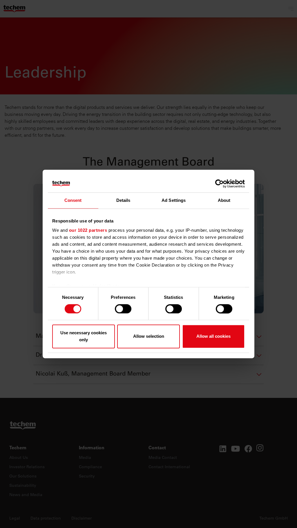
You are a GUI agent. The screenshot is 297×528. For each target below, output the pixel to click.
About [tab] (224, 200)
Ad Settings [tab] (174, 200)
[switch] (123, 308)
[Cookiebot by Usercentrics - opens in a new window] (219, 183)
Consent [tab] (73, 200)
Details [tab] (123, 200)
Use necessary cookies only (83, 336)
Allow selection (148, 336)
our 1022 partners (88, 230)
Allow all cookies (213, 336)
